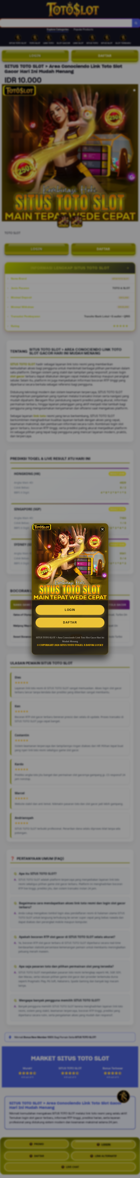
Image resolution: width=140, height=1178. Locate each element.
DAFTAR (70, 622)
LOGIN (70, 609)
